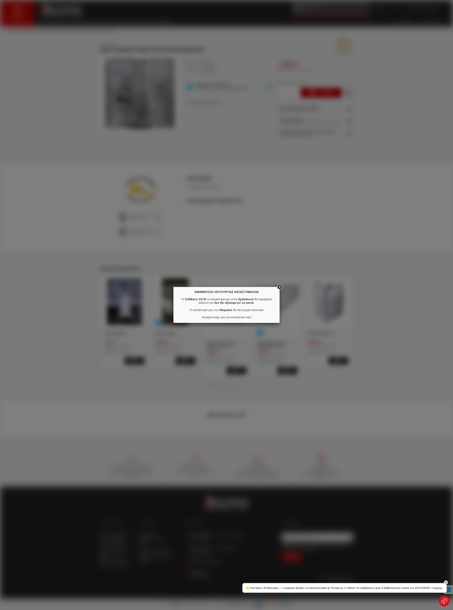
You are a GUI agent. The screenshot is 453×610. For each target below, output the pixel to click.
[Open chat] (444, 601)
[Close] (279, 287)
